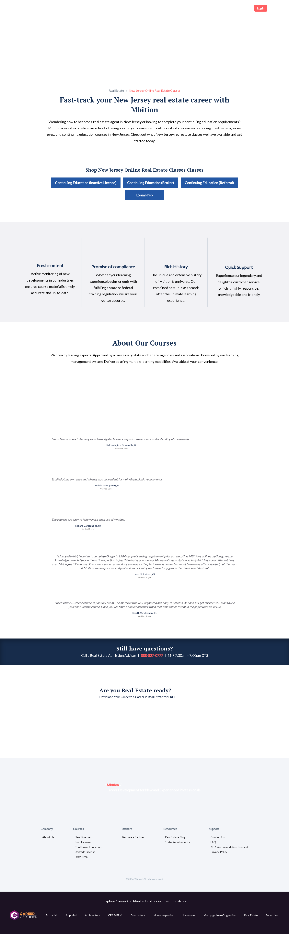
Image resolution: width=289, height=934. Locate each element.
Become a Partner (133, 837)
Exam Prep (144, 195)
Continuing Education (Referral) (209, 182)
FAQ (213, 842)
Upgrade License (85, 851)
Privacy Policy (219, 851)
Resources (224, 8)
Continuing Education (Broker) (150, 182)
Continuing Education (88, 847)
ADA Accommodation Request (229, 847)
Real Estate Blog (175, 837)
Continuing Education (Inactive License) (85, 182)
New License (82, 837)
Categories (73, 8)
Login (260, 8)
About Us (48, 837)
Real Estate (116, 90)
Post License (83, 842)
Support (242, 8)
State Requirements (177, 842)
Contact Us (218, 837)
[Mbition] (36, 8)
